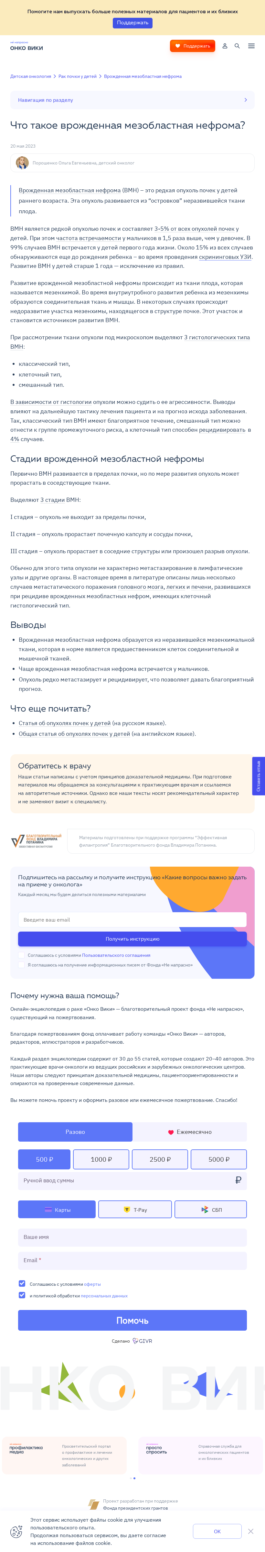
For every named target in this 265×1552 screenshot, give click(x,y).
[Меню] (251, 46)
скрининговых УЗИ (225, 256)
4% (14, 439)
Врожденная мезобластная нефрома (143, 76)
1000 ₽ (101, 1159)
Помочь (132, 1320)
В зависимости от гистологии (51, 402)
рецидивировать (222, 429)
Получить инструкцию (133, 938)
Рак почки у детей (77, 76)
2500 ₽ (160, 1159)
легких (175, 586)
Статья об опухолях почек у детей (65, 723)
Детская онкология (30, 76)
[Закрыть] (251, 1531)
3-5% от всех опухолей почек (194, 228)
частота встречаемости (88, 238)
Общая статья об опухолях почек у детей (74, 733)
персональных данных (104, 1296)
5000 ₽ (218, 1159)
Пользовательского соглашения (116, 955)
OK (217, 1531)
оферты (92, 1284)
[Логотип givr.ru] (143, 1341)
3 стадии (52, 499)
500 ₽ (44, 1159)
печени (201, 586)
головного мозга (141, 586)
